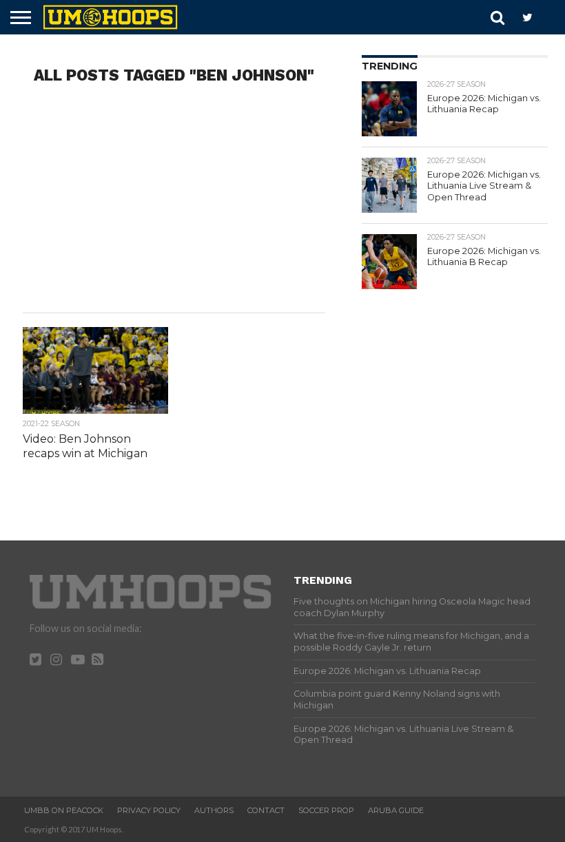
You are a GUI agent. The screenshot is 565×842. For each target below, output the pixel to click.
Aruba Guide (396, 810)
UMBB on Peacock (63, 810)
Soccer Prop (326, 810)
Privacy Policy (149, 810)
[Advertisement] (174, 202)
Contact (266, 810)
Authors (214, 810)
